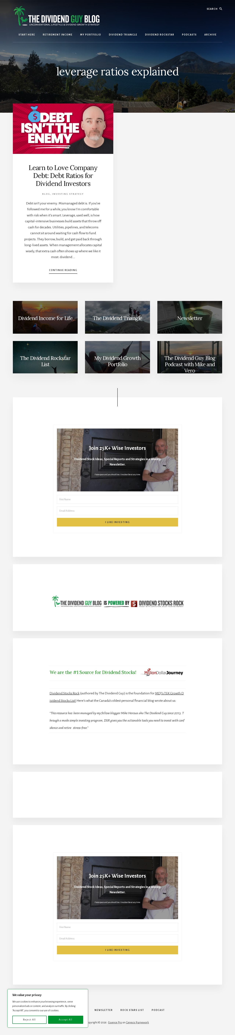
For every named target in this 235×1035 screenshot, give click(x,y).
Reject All (29, 1019)
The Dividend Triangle (117, 318)
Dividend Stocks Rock (64, 693)
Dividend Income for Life (45, 318)
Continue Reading (63, 271)
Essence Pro (115, 1022)
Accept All (65, 1019)
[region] (47, 1008)
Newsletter (189, 318)
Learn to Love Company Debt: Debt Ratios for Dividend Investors (63, 175)
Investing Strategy (68, 194)
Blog (46, 194)
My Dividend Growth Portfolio (117, 361)
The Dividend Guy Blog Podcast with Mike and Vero (189, 364)
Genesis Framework (137, 1022)
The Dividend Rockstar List (45, 361)
